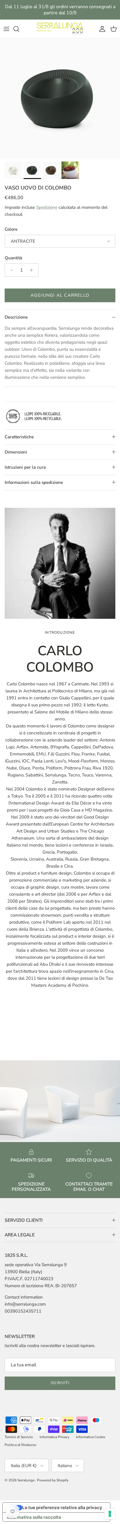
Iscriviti (60, 1383)
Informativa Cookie (90, 1437)
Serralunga (26, 1480)
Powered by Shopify (52, 1480)
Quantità (13, 258)
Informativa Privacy (54, 1437)
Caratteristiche (19, 437)
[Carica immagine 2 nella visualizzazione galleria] (60, 98)
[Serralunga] (60, 28)
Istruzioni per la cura (25, 467)
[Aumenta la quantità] (33, 270)
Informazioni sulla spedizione (34, 482)
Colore (11, 229)
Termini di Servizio (19, 1437)
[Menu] (6, 28)
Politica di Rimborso (20, 1445)
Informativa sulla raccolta (34, 1517)
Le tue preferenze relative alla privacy (62, 1507)
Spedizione (46, 207)
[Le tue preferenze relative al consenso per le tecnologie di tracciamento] (109, 1513)
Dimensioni (16, 452)
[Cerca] (19, 28)
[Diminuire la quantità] (10, 270)
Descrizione (16, 317)
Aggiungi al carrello (60, 295)
